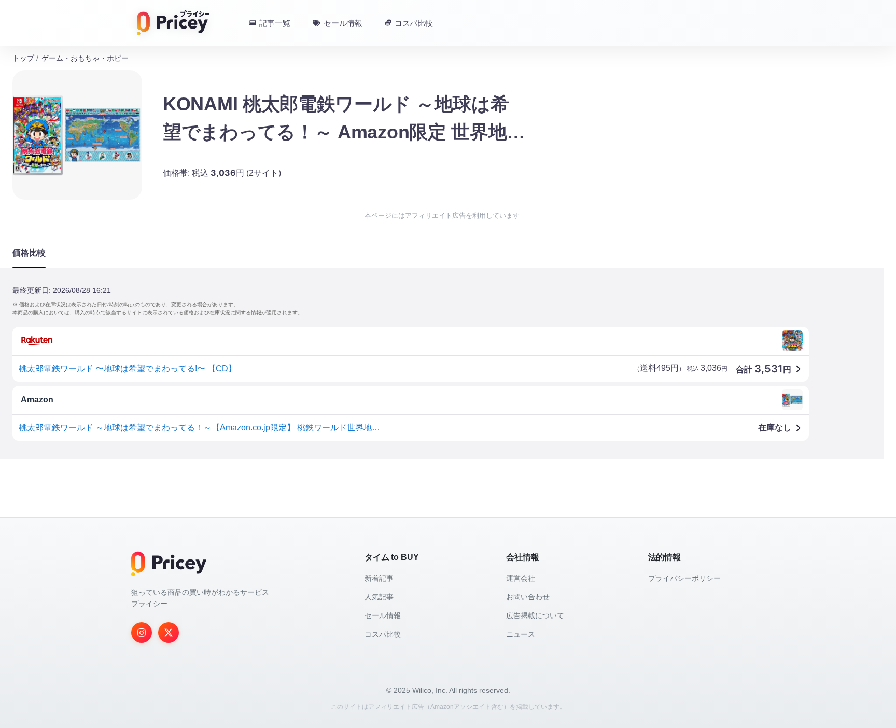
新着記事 (379, 578)
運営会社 (520, 578)
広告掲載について (535, 615)
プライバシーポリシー (684, 578)
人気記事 (379, 597)
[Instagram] (141, 632)
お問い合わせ (528, 597)
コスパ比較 (383, 634)
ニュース (520, 634)
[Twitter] (168, 632)
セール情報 (383, 615)
